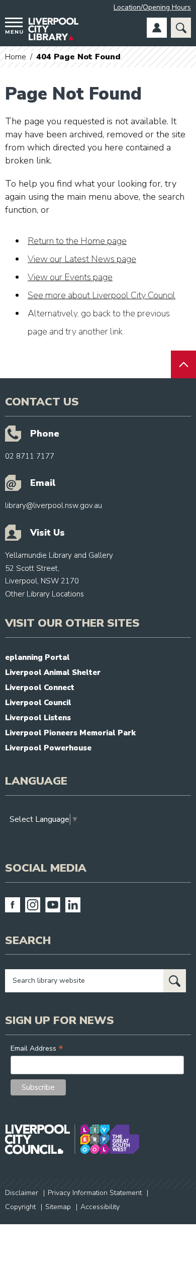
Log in (157, 28)
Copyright (20, 1207)
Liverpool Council (38, 703)
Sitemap (58, 1207)
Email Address (37, 1048)
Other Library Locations (44, 594)
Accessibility (100, 1207)
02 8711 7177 (29, 456)
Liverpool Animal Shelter (53, 672)
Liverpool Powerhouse (48, 748)
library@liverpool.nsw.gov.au (53, 505)
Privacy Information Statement (95, 1193)
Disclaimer (21, 1193)
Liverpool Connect (39, 688)
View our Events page (70, 277)
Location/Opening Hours (152, 7)
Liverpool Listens (38, 718)
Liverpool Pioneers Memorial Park (70, 733)
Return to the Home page (77, 241)
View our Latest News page (82, 259)
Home (15, 56)
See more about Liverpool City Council (101, 295)
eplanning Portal (37, 657)
